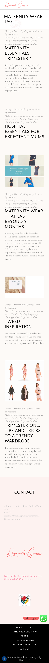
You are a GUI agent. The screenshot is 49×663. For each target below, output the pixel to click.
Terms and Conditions (24, 632)
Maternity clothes (23, 37)
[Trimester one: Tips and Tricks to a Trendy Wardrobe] (24, 380)
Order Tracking (24, 640)
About (24, 636)
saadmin (12, 34)
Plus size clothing (18, 40)
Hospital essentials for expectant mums (24, 131)
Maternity (9, 37)
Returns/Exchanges (24, 645)
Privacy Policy (24, 627)
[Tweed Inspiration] (24, 287)
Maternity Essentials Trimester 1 (18, 53)
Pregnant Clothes (28, 43)
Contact (25, 649)
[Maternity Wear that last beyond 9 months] (24, 171)
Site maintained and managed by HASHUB (24, 658)
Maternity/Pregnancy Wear (27, 31)
